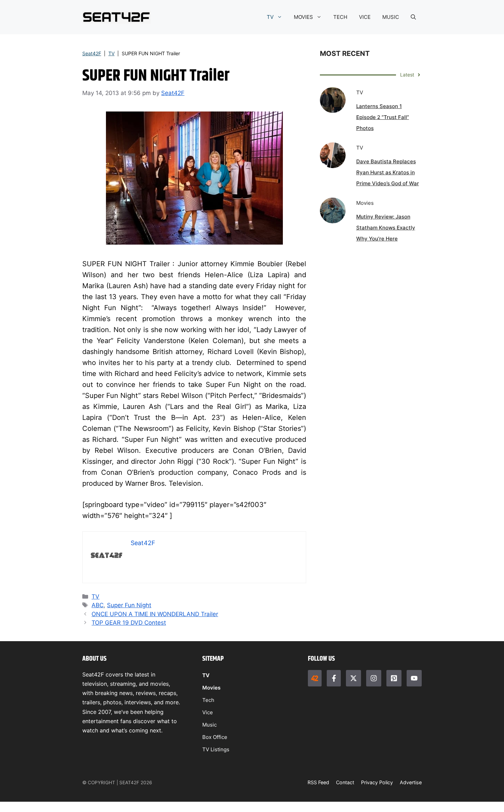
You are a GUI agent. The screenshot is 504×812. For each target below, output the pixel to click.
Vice (207, 712)
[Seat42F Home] (315, 678)
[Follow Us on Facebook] (333, 678)
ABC (98, 605)
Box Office (214, 737)
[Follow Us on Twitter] (353, 678)
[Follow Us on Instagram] (373, 678)
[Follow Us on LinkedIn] (393, 678)
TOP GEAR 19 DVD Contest (129, 622)
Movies (211, 687)
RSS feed (318, 782)
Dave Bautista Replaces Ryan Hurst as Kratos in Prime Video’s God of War (387, 172)
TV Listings (215, 749)
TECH (340, 17)
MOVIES (303, 17)
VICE (365, 17)
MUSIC (390, 17)
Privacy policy (377, 782)
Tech (208, 700)
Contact (345, 782)
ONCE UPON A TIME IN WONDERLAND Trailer (155, 614)
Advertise (411, 782)
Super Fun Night (129, 605)
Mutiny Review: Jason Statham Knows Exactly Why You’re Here (385, 227)
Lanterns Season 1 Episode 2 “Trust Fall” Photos (382, 117)
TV (270, 17)
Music (209, 724)
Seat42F (91, 53)
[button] (413, 17)
